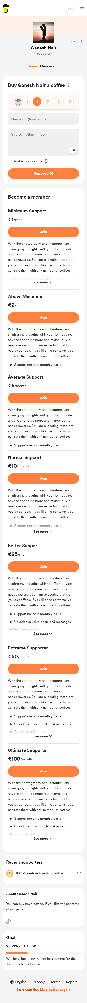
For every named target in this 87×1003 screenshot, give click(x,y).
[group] (43, 249)
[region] (43, 130)
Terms (55, 982)
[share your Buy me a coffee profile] (81, 41)
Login (70, 8)
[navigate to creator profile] (43, 32)
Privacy (39, 982)
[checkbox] (25, 161)
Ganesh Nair (43, 48)
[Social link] (8, 921)
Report (71, 982)
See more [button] (40, 282)
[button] (81, 8)
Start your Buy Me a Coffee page (42, 990)
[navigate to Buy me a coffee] (6, 8)
